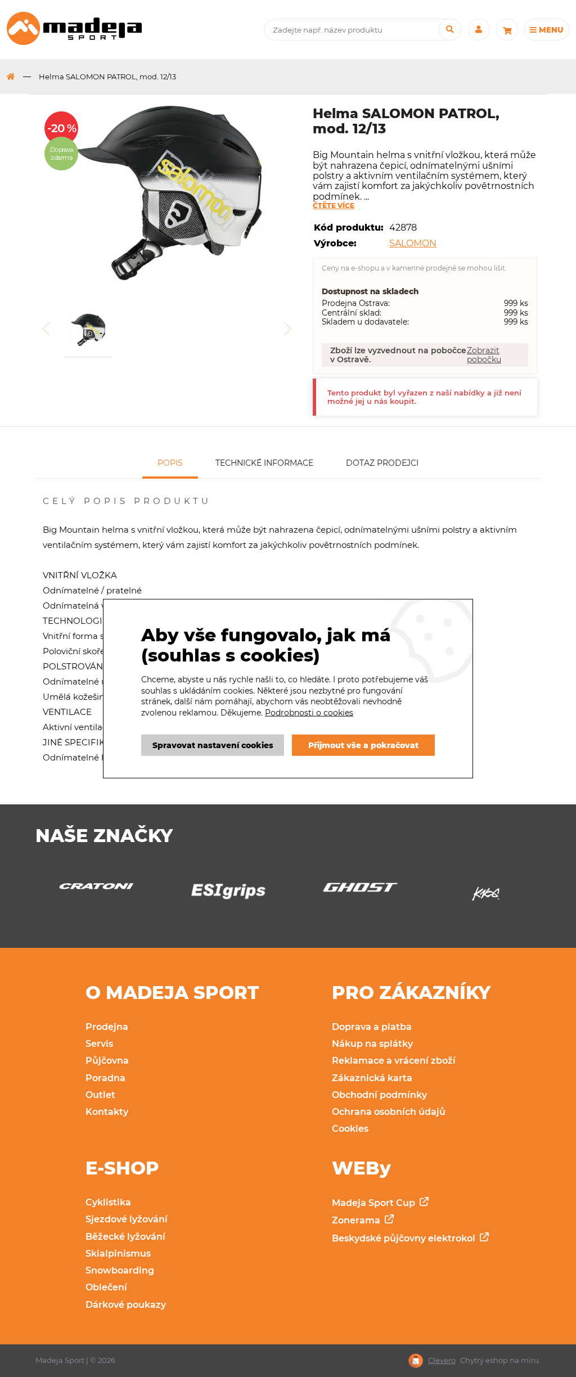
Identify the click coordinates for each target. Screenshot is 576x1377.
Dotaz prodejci (382, 463)
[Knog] (358, 897)
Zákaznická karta (372, 1078)
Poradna (105, 1078)
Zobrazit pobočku (484, 355)
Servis (99, 1043)
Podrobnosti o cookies (309, 713)
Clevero (442, 1360)
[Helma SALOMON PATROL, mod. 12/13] (169, 194)
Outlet (100, 1095)
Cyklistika (108, 1202)
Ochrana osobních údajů (389, 1111)
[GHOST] (226, 890)
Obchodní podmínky (379, 1095)
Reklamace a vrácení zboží (394, 1060)
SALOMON (412, 243)
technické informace (264, 463)
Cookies (350, 1128)
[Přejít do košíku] (507, 29)
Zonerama (357, 1220)
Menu (550, 29)
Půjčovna (107, 1060)
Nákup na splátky (372, 1043)
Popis (170, 463)
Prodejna (107, 1027)
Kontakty (107, 1111)
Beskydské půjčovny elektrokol (405, 1238)
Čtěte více (333, 206)
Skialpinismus (118, 1253)
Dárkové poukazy (126, 1304)
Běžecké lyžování (125, 1236)
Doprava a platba (372, 1027)
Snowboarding (120, 1270)
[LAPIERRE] (490, 897)
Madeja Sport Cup (374, 1203)
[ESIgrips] (94, 894)
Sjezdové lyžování (127, 1219)
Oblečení (106, 1287)
